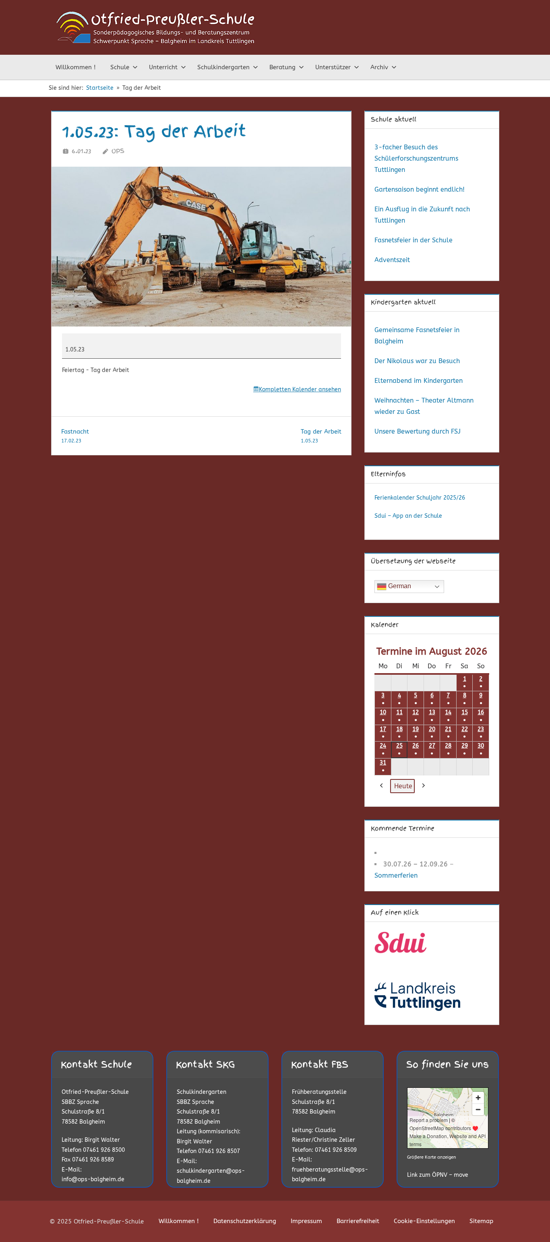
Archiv (379, 67)
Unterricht (163, 67)
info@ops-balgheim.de (93, 1179)
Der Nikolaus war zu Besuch (417, 361)
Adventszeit (392, 260)
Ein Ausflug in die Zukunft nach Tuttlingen (422, 214)
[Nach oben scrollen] (531, 1223)
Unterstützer (333, 67)
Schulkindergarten (223, 67)
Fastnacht (75, 436)
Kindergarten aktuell (403, 302)
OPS (118, 151)
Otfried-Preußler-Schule (95, 1092)
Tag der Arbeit (321, 436)
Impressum (306, 1221)
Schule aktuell (393, 119)
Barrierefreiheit (358, 1221)
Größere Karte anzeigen (431, 1157)
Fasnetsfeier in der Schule (413, 240)
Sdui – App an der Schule (408, 516)
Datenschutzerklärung (244, 1221)
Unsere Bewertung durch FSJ (417, 431)
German (399, 586)
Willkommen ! (76, 67)
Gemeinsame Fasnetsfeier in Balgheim (416, 335)
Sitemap (481, 1221)
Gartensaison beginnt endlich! (419, 189)
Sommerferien (396, 875)
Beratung (282, 67)
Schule (119, 67)
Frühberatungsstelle (319, 1092)
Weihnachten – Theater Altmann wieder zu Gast (423, 406)
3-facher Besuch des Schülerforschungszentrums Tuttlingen (416, 158)
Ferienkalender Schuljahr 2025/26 (419, 497)
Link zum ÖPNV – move (437, 1175)
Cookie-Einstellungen (424, 1221)
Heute (403, 786)
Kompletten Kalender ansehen (300, 389)
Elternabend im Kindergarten (418, 380)
